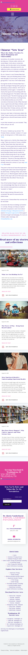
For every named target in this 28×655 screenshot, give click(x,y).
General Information (14, 539)
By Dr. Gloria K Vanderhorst (12, 295)
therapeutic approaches (12, 213)
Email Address (7, 499)
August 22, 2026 (5, 373)
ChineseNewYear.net (6, 219)
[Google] (16, 6)
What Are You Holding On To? (12, 274)
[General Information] (14, 536)
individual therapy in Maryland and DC (12, 211)
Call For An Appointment (14, 528)
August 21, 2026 (5, 426)
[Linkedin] (14, 6)
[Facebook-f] (11, 6)
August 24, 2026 (5, 270)
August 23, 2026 (5, 321)
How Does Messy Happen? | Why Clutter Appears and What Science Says (13, 432)
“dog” (2, 137)
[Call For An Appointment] (14, 526)
